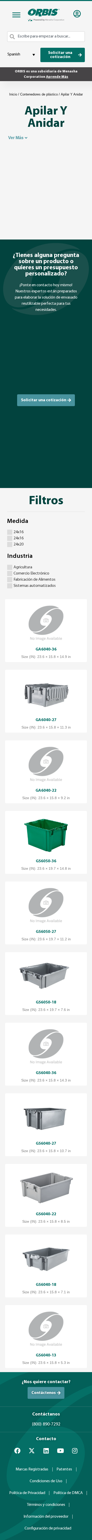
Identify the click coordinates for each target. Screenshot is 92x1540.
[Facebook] (17, 1450)
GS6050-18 (46, 1002)
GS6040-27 (46, 1144)
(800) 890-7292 (46, 1424)
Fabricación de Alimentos (34, 580)
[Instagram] (74, 1450)
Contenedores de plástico (39, 94)
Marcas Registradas (32, 1469)
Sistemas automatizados (35, 586)
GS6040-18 (46, 1285)
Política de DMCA (68, 1493)
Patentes (64, 1469)
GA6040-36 (46, 649)
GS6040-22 (46, 1214)
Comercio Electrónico (31, 573)
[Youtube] (60, 1450)
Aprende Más (57, 77)
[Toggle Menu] (16, 15)
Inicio (13, 94)
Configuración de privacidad (48, 1528)
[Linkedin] (46, 1450)
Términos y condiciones (46, 1505)
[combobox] (46, 36)
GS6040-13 (46, 1355)
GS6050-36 (46, 861)
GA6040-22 (46, 791)
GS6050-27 (46, 932)
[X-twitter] (31, 1450)
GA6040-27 (46, 720)
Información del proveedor (46, 1517)
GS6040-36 (46, 1073)
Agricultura (23, 567)
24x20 (19, 544)
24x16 (19, 532)
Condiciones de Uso (46, 1481)
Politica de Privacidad (27, 1493)
